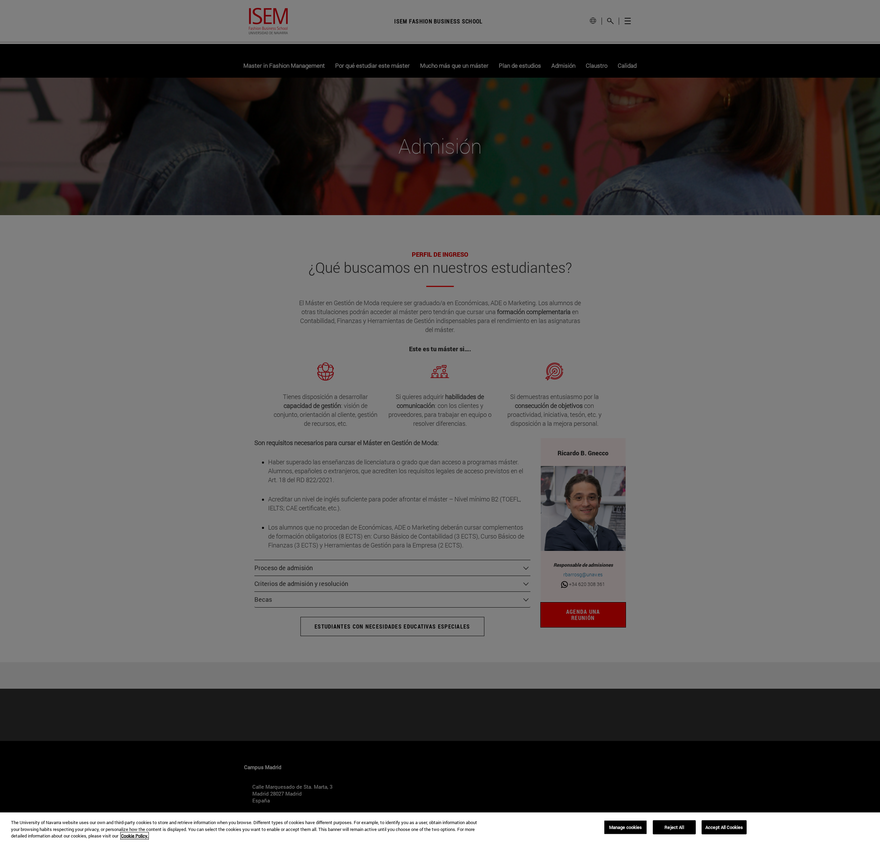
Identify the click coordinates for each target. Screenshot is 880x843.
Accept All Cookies (724, 827)
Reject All (674, 827)
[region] (440, 827)
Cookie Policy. (134, 836)
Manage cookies (625, 827)
